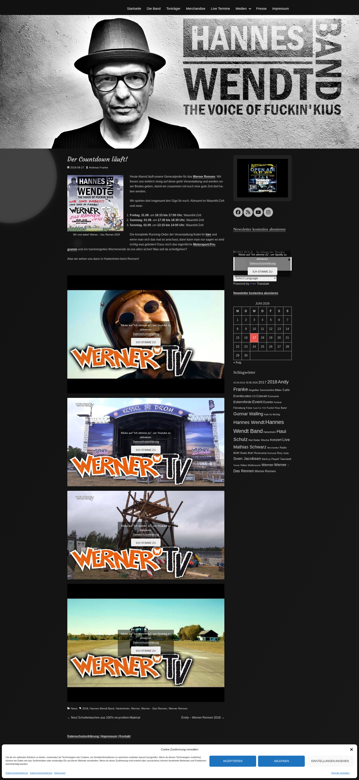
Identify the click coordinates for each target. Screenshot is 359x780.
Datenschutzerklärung (17, 773)
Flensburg (239, 407)
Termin (236, 465)
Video (243, 465)
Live (286, 439)
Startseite (134, 8)
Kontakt (125, 736)
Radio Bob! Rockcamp (253, 453)
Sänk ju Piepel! (270, 459)
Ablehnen (281, 761)
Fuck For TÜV (259, 408)
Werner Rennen (178, 708)
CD (254, 396)
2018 (85, 708)
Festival (278, 402)
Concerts (273, 396)
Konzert (276, 440)
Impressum (59, 773)
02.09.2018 (239, 382)
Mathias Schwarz (249, 447)
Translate (263, 283)
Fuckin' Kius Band (276, 408)
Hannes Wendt (249, 422)
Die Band (154, 8)
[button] (351, 749)
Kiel (250, 440)
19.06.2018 (252, 382)
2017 (262, 382)
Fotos (249, 408)
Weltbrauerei (254, 465)
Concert (261, 396)
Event (257, 402)
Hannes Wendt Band (102, 708)
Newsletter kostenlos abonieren (259, 229)
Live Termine (220, 8)
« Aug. (237, 362)
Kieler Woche (261, 440)
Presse (261, 8)
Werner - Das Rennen (154, 708)
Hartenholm (123, 708)
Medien (241, 8)
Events (268, 402)
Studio (286, 453)
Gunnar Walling (248, 413)
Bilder (278, 390)
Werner (135, 708)
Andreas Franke (98, 167)
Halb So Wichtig (272, 414)
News (74, 708)
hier (208, 234)
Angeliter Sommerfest (261, 390)
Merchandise (195, 8)
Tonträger (173, 8)
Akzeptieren (233, 761)
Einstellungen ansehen (330, 761)
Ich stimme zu (146, 342)
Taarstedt (285, 458)
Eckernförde (242, 402)
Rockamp (271, 453)
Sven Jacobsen (247, 458)
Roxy (280, 453)
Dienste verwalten (340, 773)
